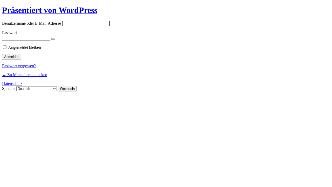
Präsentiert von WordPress (49, 10)
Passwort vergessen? (19, 66)
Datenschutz (12, 83)
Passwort (9, 32)
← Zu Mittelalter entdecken (24, 74)
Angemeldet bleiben (24, 47)
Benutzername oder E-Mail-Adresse (31, 23)
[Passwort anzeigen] (53, 39)
